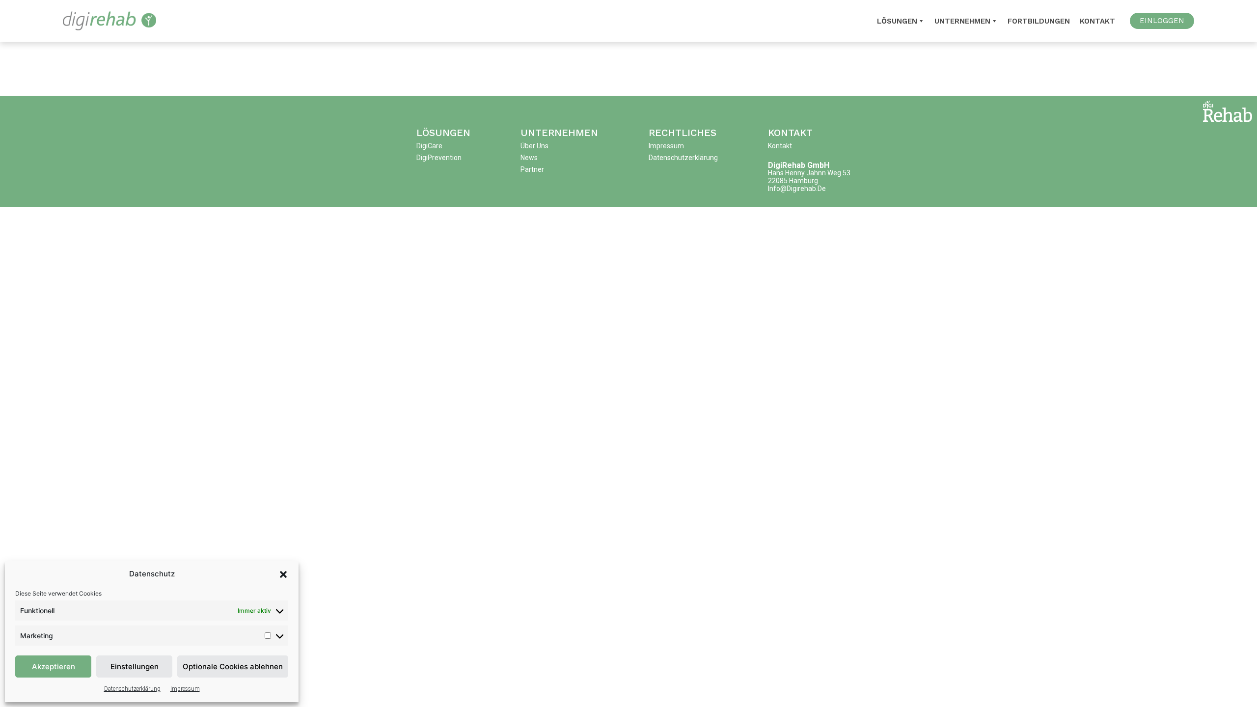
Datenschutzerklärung (132, 688)
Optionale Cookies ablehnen (233, 666)
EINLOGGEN (1162, 20)
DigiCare (429, 146)
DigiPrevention (439, 158)
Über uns (534, 146)
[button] (283, 574)
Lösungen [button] (897, 21)
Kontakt (1097, 21)
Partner (532, 169)
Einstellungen (134, 666)
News (529, 158)
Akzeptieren (53, 666)
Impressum (185, 688)
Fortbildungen (1039, 21)
